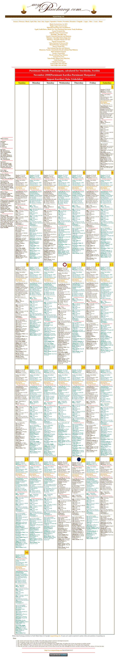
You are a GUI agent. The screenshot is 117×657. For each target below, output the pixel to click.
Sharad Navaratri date (58, 41)
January (15, 21)
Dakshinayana (106, 101)
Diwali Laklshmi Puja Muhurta (58, 55)
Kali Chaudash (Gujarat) (58, 51)
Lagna (86, 21)
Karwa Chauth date (58, 46)
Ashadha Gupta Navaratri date (58, 33)
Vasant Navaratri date (58, 31)
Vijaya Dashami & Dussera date (58, 43)
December (73, 21)
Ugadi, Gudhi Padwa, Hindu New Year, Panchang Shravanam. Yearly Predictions (58, 29)
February (21, 21)
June (39, 21)
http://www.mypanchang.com (53, 650)
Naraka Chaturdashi (58, 53)
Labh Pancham (58, 60)
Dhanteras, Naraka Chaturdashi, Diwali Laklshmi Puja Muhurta (58, 50)
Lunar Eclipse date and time (58, 63)
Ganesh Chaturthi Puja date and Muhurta (58, 36)
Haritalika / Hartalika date (58, 34)
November (66, 21)
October (59, 21)
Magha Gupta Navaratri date (58, 26)
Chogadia (79, 21)
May (35, 21)
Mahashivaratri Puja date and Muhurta (58, 27)
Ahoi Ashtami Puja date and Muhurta (58, 48)
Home (100, 21)
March (27, 21)
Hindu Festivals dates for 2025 (58, 24)
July (42, 21)
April (31, 21)
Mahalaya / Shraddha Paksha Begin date (58, 38)
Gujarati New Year (58, 56)
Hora (90, 21)
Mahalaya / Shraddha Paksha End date (58, 39)
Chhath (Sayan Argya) (58, 62)
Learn (95, 21)
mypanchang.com (58, 16)
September (53, 21)
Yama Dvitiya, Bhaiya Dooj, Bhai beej (58, 58)
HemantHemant (91, 475)
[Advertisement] (12, 8)
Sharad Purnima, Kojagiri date (58, 45)
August (47, 21)
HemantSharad (105, 103)
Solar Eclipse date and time (58, 65)
